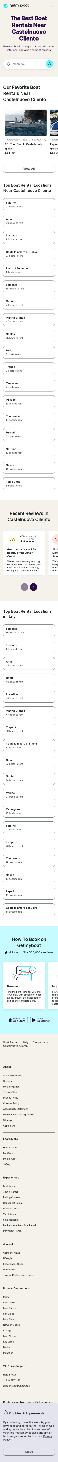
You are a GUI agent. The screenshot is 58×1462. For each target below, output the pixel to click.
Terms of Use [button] (45, 1425)
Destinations (9, 1269)
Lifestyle (7, 1258)
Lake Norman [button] (10, 1336)
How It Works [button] (10, 1147)
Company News (11, 1252)
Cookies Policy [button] (11, 1103)
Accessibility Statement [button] (15, 1109)
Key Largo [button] (8, 1341)
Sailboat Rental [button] (11, 1219)
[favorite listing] (45, 139)
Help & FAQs (9, 1374)
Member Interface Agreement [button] (19, 1114)
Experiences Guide (13, 1264)
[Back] (24, 587)
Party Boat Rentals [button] (13, 1230)
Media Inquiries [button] (11, 1086)
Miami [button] (6, 1297)
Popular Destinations (16, 1288)
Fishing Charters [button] (11, 1197)
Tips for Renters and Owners (18, 1275)
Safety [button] (6, 1164)
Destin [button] (6, 1347)
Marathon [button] (8, 1352)
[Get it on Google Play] (41, 1020)
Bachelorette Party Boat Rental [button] (19, 1225)
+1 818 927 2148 (11, 1380)
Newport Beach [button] (11, 1324)
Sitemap (7, 1120)
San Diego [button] (8, 1313)
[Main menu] (53, 6)
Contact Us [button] (9, 1125)
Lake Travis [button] (9, 1319)
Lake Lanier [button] (9, 1302)
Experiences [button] (11, 1177)
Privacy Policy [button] (10, 1097)
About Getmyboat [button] (12, 1075)
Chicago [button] (7, 1330)
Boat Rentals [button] (9, 1186)
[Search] (49, 64)
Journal (8, 1244)
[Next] (33, 587)
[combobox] (23, 64)
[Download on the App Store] (17, 1020)
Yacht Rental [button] (9, 1214)
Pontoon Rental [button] (11, 1208)
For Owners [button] (9, 1153)
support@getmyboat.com (16, 1385)
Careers (7, 1081)
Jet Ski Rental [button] (10, 1191)
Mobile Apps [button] (10, 1158)
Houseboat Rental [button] (12, 1203)
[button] (26, 123)
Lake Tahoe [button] (9, 1308)
